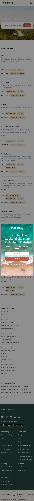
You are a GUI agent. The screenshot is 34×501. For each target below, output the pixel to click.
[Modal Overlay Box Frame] (17, 250)
